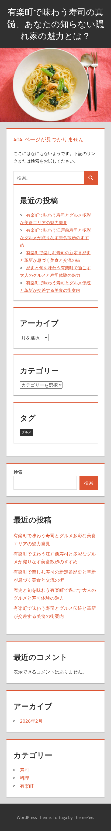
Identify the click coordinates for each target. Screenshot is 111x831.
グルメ (26, 432)
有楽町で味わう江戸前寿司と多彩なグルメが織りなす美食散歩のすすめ (55, 237)
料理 (24, 778)
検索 (18, 472)
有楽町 (27, 786)
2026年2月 (31, 721)
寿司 (24, 770)
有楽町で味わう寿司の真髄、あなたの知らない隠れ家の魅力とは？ (55, 23)
